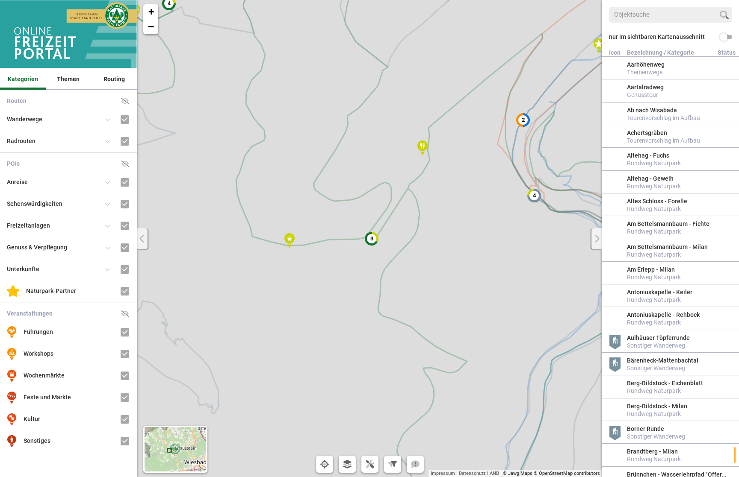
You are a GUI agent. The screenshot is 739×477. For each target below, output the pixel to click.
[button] (523, 120)
